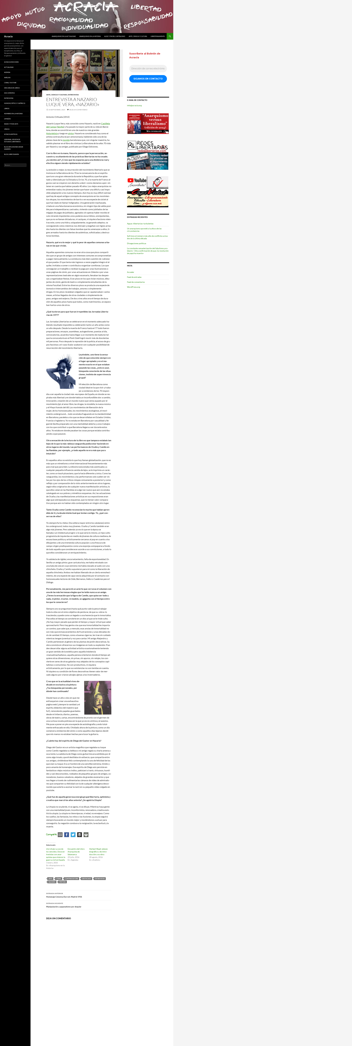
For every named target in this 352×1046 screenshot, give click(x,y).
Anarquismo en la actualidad (64, 36)
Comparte (51, 835)
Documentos (9, 93)
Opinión (7, 119)
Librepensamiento (158, 36)
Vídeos (6, 129)
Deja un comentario (78, 110)
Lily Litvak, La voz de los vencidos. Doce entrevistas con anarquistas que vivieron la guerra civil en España (55, 854)
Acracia (8, 36)
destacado (86, 878)
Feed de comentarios (136, 282)
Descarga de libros (12, 88)
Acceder (130, 272)
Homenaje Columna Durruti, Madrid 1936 (64, 895)
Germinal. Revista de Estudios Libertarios (12, 140)
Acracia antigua (10, 134)
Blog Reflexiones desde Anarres (13, 148)
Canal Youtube (10, 82)
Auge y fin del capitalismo (114, 36)
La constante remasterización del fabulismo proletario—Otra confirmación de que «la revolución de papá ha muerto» (148, 250)
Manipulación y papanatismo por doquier (63, 905)
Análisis (7, 77)
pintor (71, 133)
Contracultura (71, 878)
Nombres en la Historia (13, 113)
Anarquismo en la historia (90, 36)
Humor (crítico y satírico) (14, 103)
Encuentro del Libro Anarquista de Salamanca (76, 852)
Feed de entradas (134, 277)
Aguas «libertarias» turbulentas (140, 223)
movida (66, 140)
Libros (6, 108)
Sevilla (60, 126)
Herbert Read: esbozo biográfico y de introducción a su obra (98, 852)
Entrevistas (73, 95)
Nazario (52, 882)
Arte (50, 878)
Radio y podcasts (11, 124)
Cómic (58, 878)
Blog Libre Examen (11, 154)
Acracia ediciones (11, 62)
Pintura (62, 882)
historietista (52, 133)
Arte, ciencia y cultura (138, 36)
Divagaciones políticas (136, 243)
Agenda (7, 72)
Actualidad (8, 67)
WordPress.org (133, 287)
